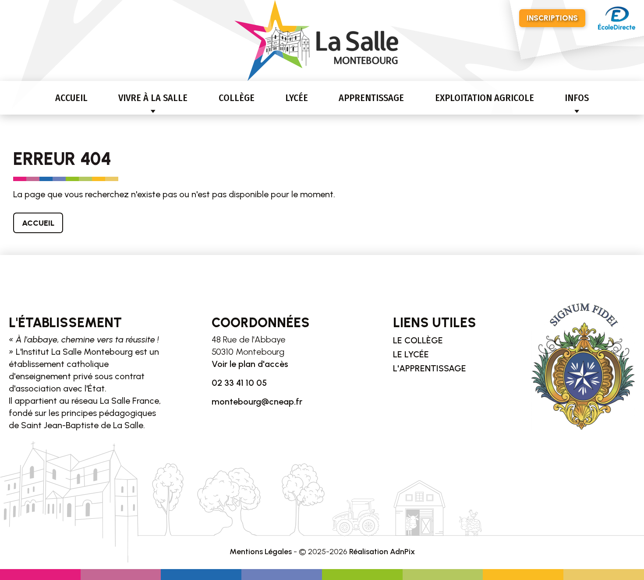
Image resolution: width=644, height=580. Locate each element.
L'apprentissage (429, 368)
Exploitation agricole (484, 98)
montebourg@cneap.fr (257, 401)
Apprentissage (371, 98)
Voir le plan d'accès (250, 364)
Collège (237, 98)
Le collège (418, 340)
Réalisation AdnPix (382, 551)
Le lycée (411, 354)
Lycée (296, 98)
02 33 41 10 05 (239, 382)
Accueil (71, 98)
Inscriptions (552, 18)
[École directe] (617, 18)
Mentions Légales (261, 551)
